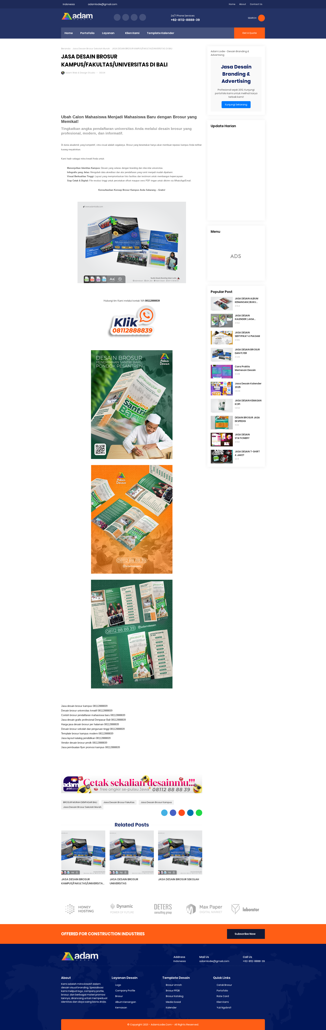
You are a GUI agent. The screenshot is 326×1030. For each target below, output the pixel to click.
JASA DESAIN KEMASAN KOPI (248, 402)
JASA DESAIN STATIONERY (242, 436)
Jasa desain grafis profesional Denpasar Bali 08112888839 (93, 719)
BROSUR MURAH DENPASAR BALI (80, 802)
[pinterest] (142, 17)
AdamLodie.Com (161, 1024)
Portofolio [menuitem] (87, 33)
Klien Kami (223, 1002)
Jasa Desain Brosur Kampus (156, 802)
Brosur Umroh (174, 985)
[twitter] (125, 17)
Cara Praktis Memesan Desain (245, 368)
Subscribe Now (245, 934)
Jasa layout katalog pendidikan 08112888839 (86, 738)
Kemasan (121, 1007)
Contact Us (256, 4)
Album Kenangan (125, 1002)
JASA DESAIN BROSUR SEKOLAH (178, 879)
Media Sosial (173, 1002)
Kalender (171, 1007)
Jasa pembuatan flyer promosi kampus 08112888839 (90, 747)
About (242, 4)
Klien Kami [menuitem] (132, 33)
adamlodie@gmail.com (102, 4)
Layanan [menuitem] (108, 33)
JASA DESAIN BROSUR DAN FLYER (247, 351)
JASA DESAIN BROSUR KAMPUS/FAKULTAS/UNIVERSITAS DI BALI (82, 881)
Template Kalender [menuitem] (160, 33)
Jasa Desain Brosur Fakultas (118, 802)
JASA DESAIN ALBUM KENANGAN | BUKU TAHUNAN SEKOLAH (246, 300)
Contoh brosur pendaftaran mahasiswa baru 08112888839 (93, 715)
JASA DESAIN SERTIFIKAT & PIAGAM (247, 334)
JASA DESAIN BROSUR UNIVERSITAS (124, 881)
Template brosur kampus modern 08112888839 (87, 733)
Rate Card (223, 996)
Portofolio (222, 990)
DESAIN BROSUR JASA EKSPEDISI (247, 419)
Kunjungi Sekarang (236, 104)
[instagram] (134, 17)
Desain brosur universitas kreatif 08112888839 (86, 710)
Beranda (65, 48)
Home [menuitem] (69, 33)
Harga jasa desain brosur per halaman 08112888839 (90, 724)
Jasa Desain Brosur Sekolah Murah (91, 48)
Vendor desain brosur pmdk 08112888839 (84, 742)
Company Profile (125, 990)
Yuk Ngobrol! (224, 1007)
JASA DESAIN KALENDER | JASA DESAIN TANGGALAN (247, 317)
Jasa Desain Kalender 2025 (248, 385)
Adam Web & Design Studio (80, 72)
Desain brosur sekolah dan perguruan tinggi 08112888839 (93, 728)
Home (232, 4)
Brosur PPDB (173, 990)
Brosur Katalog (174, 996)
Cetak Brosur (224, 985)
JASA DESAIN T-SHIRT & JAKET (247, 453)
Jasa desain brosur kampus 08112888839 (84, 705)
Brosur (119, 996)
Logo (118, 985)
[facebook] (117, 17)
